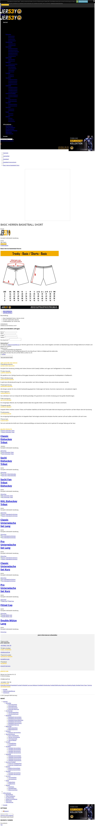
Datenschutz (4, 348)
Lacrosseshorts (11, 110)
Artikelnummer (5, 325)
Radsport (8, 62)
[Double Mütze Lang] (6, 615)
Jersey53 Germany (5, 666)
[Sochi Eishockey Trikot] (7, 453)
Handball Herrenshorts (12, 82)
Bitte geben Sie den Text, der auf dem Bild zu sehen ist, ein (16, 352)
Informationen (7, 124)
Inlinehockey (9, 42)
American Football (11, 93)
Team (2, 333)
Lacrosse (8, 107)
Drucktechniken (10, 129)
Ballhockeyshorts (11, 60)
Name (3, 332)
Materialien (9, 132)
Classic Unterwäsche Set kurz (8, 566)
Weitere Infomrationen (83, 1)
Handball (8, 78)
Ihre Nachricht (5, 340)
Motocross (64, 685)
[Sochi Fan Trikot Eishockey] (8, 474)
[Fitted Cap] (7, 601)
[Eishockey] (7, 33)
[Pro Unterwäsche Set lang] (8, 536)
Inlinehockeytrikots (12, 43)
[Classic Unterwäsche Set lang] (9, 515)
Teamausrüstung (10, 65)
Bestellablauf (9, 126)
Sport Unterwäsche (12, 67)
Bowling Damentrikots (12, 101)
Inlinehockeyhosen (12, 45)
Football (52, 685)
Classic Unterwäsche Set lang (8, 523)
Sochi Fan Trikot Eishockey (6, 482)
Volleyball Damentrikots (12, 88)
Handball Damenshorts (12, 84)
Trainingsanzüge (11, 70)
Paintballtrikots (11, 119)
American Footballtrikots (13, 95)
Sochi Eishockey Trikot (6, 461)
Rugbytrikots (10, 113)
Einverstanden (5, 5)
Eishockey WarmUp (12, 40)
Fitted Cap (6, 605)
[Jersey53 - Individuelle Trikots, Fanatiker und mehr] (11, 13)
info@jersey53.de (63, 148)
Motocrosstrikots (11, 121)
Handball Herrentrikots (12, 79)
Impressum (6, 692)
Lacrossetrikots (11, 109)
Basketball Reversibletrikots (13, 51)
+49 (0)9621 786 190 (63, 147)
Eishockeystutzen (11, 39)
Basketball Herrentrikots (13, 48)
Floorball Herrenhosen (12, 105)
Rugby (7, 112)
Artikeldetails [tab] (7, 313)
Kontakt (5, 136)
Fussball (8, 73)
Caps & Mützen (11, 71)
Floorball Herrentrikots (12, 104)
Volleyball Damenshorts (12, 91)
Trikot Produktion (10, 127)
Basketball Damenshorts (13, 54)
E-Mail (3, 335)
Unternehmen (9, 133)
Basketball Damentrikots (13, 50)
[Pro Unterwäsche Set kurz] (8, 580)
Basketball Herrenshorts (13, 53)
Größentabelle (4, 245)
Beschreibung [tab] (7, 311)
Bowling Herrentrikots (12, 99)
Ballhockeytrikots (11, 59)
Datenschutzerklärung (57, 3)
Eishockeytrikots (11, 36)
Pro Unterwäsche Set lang (8, 544)
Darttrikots (10, 118)
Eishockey (8, 34)
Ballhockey (9, 57)
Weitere (8, 116)
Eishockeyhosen (11, 37)
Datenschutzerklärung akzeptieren (12, 349)
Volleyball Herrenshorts (12, 90)
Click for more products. (7, 140)
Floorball (8, 102)
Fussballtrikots (11, 74)
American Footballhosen (13, 96)
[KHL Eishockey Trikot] (7, 496)
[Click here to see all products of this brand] (5, 235)
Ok (77, 1)
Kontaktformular (5, 659)
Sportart (5, 22)
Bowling (8, 98)
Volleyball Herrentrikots (12, 87)
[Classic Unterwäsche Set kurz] (9, 558)
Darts (82, 685)
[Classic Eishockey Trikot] (7, 431)
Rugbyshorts (10, 115)
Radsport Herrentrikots (12, 64)
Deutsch (6, 811)
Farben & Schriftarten (11, 130)
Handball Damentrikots (12, 81)
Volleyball (8, 85)
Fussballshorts (11, 76)
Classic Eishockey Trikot (6, 439)
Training (89, 685)
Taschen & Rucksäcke (12, 68)
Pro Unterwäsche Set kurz (8, 588)
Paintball (78, 685)
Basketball (8, 47)
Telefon (3, 337)
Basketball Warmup (12, 56)
